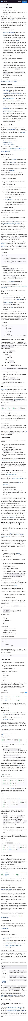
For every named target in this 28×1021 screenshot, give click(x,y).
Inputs (6, 192)
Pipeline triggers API (9, 947)
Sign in (19, 1)
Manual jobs (4, 389)
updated (14, 712)
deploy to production (18, 399)
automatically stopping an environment (10, 995)
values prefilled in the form (16, 201)
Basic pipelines (6, 90)
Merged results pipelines (8, 101)
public (18, 553)
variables (12, 170)
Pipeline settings (6, 140)
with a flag (23, 162)
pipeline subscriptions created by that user (16, 1010)
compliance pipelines (6, 283)
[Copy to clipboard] (25, 256)
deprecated (12, 533)
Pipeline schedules (7, 142)
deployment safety (11, 517)
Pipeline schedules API (10, 942)
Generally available (7, 302)
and (15, 221)
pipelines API (6, 484)
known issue (11, 281)
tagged (16, 515)
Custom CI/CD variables (8, 144)
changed (14, 159)
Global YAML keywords (8, 32)
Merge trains (6, 108)
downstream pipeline (6, 889)
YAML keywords (14, 20)
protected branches (11, 474)
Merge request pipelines (8, 98)
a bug (12, 307)
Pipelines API (6, 938)
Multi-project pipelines (8, 120)
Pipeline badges (4, 928)
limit (16, 585)
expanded (20, 245)
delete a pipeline (5, 726)
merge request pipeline (4, 981)
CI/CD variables (8, 199)
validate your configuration (15, 150)
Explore (5, 1)
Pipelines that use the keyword (12, 93)
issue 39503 (13, 460)
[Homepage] (2, 2)
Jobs (4, 35)
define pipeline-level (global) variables (11, 223)
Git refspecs (21, 955)
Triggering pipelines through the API (13, 945)
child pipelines (4, 460)
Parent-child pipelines (8, 111)
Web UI (19, 482)
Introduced (5, 219)
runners (17, 40)
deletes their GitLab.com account (15, 1007)
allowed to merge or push (18, 478)
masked (3, 246)
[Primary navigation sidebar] (2, 5)
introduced (12, 162)
